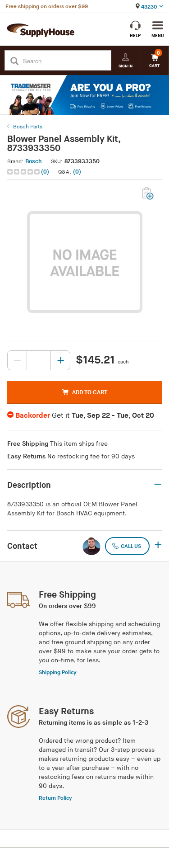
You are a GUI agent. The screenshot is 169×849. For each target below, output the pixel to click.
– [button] (158, 484)
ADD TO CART (89, 392)
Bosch (33, 161)
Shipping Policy (58, 672)
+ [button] (158, 546)
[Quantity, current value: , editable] (39, 360)
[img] (24, 172)
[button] (29, 172)
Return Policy (55, 798)
